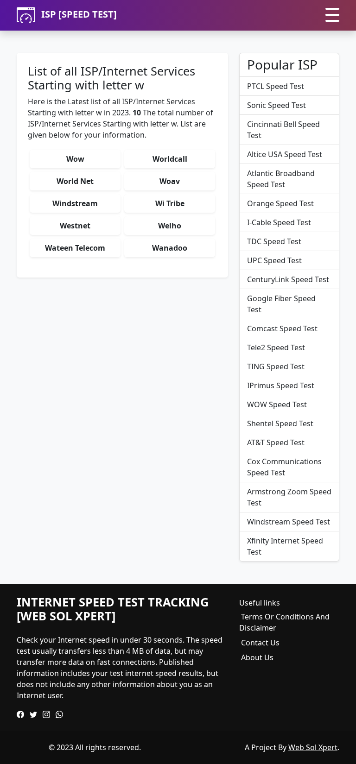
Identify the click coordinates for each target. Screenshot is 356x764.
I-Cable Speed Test (279, 222)
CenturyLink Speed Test (288, 279)
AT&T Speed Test (276, 442)
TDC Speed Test (274, 241)
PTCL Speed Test (275, 86)
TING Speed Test (276, 366)
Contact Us (260, 643)
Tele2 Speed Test (276, 347)
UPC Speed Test (274, 260)
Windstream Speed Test (288, 522)
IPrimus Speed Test (280, 385)
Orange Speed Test (280, 203)
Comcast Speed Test (282, 328)
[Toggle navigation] (332, 15)
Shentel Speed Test (280, 423)
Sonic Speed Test (276, 105)
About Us (257, 657)
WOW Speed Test (277, 404)
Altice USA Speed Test (284, 154)
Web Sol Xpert (312, 747)
